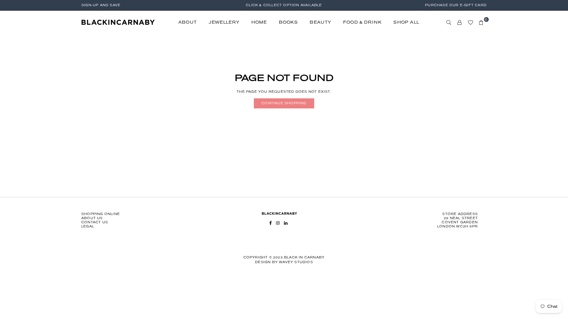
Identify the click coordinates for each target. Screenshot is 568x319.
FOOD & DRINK (362, 22)
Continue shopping (284, 103)
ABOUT (187, 22)
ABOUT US (92, 218)
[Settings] (459, 22)
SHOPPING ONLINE (100, 214)
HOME (259, 22)
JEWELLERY (224, 22)
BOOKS (288, 22)
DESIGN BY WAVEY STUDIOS (284, 262)
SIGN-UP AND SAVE (100, 5)
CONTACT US (94, 222)
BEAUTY (320, 22)
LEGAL (87, 226)
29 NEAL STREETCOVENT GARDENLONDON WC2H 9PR (457, 222)
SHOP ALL (406, 22)
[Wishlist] (470, 22)
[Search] (449, 22)
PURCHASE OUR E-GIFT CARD (456, 5)
